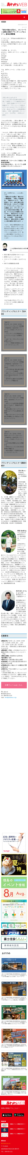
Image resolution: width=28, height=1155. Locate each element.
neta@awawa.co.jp (10, 697)
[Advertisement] (14, 766)
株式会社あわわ (5, 1143)
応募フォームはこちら (13, 685)
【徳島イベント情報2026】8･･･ (17, 1124)
